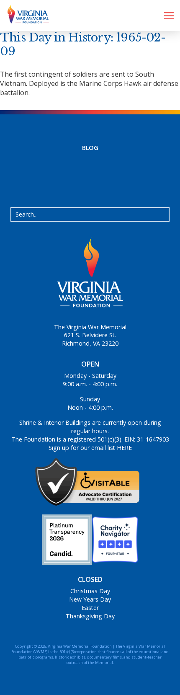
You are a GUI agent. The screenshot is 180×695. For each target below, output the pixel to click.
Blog (90, 148)
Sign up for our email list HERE (90, 448)
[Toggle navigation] (169, 15)
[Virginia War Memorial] (25, 15)
